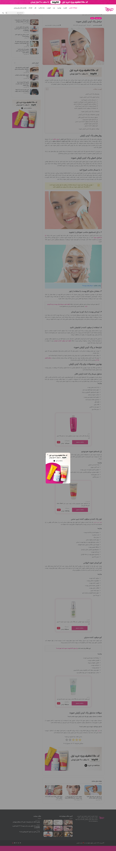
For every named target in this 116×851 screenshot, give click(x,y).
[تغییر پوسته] (4, 12)
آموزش (49, 8)
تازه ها (30, 8)
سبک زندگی (42, 8)
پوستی (59, 8)
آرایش (65, 8)
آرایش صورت (98, 18)
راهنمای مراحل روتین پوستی (20, 8)
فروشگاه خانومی (73, 8)
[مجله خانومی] (108, 9)
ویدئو (92, 18)
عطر (35, 8)
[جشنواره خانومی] (58, 2)
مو (54, 8)
